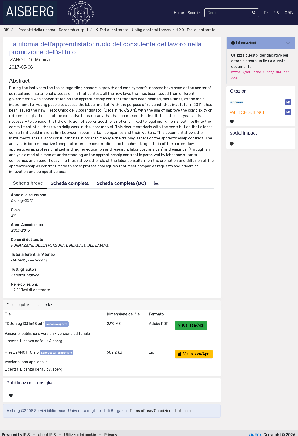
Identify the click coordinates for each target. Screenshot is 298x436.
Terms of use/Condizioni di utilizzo (160, 411)
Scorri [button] (193, 12)
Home (179, 12)
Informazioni (245, 43)
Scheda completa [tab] (70, 183)
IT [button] (264, 12)
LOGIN (288, 12)
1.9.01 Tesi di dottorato (195, 30)
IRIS (275, 12)
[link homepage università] (80, 12)
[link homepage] (32, 12)
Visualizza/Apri (191, 325)
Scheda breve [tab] (28, 183)
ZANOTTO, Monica (30, 59)
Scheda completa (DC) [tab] (121, 183)
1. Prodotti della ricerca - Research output (51, 30)
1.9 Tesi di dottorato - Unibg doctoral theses (132, 30)
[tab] (156, 183)
